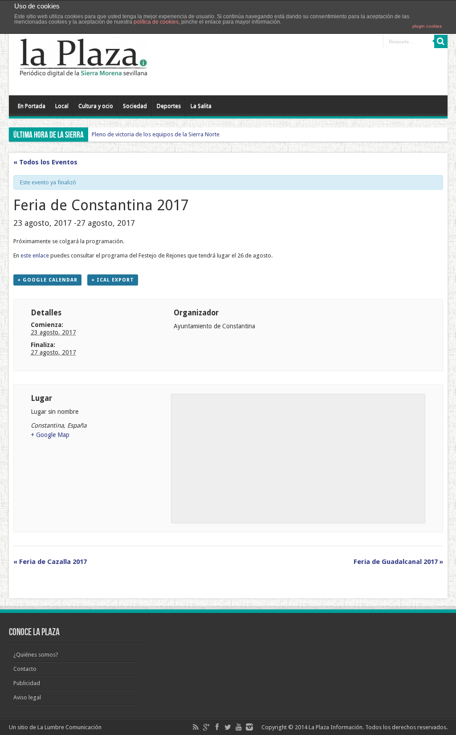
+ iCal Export (112, 280)
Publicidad (26, 683)
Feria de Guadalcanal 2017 (398, 562)
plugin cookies (427, 26)
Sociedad (135, 105)
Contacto (25, 669)
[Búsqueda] (441, 41)
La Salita (201, 105)
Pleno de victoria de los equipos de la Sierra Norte (156, 134)
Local (62, 105)
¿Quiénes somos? (35, 654)
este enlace (34, 255)
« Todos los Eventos (45, 162)
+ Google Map (50, 434)
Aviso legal (27, 697)
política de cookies (156, 22)
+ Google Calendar (47, 280)
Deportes (169, 105)
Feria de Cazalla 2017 (50, 562)
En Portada (31, 105)
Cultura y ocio (95, 105)
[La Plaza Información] (82, 73)
